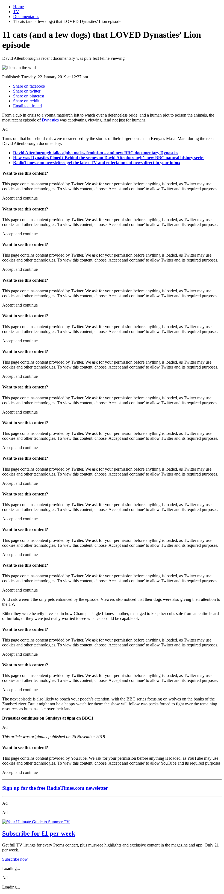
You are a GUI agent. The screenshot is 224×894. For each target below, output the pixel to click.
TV (16, 11)
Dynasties (50, 120)
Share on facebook (29, 86)
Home (18, 6)
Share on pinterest (28, 96)
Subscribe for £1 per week (38, 833)
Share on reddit (26, 101)
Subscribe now (15, 859)
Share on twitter (26, 91)
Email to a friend (27, 105)
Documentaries (26, 16)
